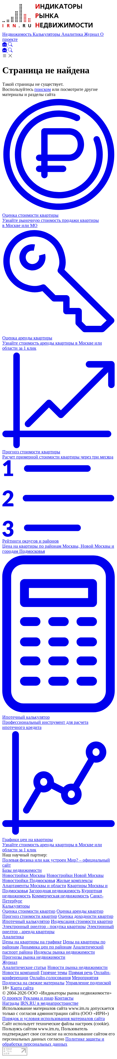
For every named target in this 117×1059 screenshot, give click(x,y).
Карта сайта (22, 987)
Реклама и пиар (38, 998)
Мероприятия (85, 977)
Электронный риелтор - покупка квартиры (44, 926)
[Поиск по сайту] (10, 45)
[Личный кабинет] (5, 45)
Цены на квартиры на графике (32, 941)
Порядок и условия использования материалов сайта (53, 1018)
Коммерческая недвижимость (60, 895)
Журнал (92, 34)
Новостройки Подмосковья (28, 880)
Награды (10, 1003)
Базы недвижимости (22, 870)
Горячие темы (54, 972)
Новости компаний (20, 972)
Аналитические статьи (24, 967)
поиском (42, 89)
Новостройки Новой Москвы (75, 875)
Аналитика (72, 34)
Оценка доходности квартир (85, 916)
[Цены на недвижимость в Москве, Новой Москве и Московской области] (47, 29)
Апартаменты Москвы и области (34, 885)
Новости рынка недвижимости (77, 967)
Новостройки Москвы (23, 875)
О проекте (12, 998)
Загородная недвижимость (54, 890)
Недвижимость (17, 34)
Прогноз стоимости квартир (29, 916)
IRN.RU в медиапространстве (49, 1003)
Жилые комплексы (74, 880)
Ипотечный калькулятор (26, 921)
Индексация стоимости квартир (82, 921)
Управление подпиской (88, 982)
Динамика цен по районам (46, 947)
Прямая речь (80, 972)
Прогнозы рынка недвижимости (33, 957)
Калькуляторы (47, 34)
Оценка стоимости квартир (28, 911)
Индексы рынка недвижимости (64, 952)
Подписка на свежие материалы (33, 982)
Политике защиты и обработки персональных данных (53, 1042)
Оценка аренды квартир (80, 911)
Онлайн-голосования (50, 977)
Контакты (64, 998)
